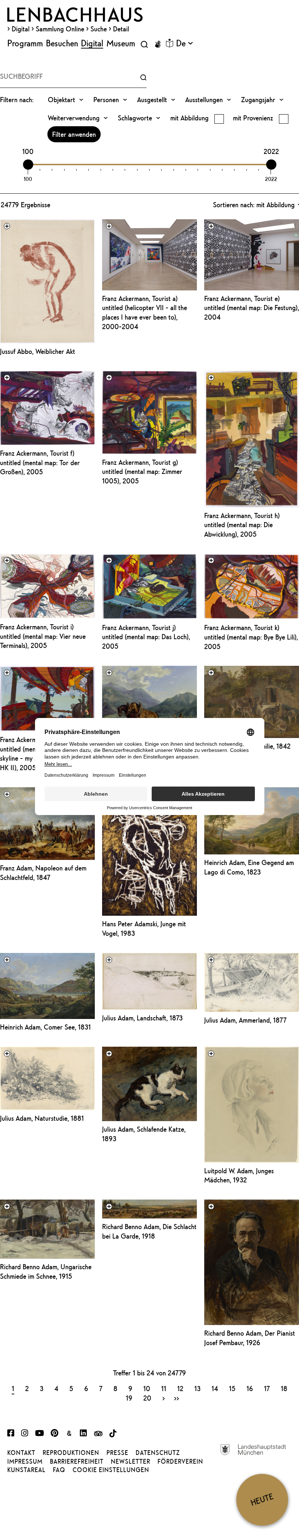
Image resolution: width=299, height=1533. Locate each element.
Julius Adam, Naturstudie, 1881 (42, 1118)
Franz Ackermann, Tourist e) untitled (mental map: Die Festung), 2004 (251, 307)
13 (197, 1388)
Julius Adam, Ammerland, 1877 (245, 1020)
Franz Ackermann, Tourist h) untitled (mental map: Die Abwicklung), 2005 (242, 524)
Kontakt (21, 1452)
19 (129, 1398)
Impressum (25, 1461)
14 (214, 1388)
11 (163, 1388)
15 (232, 1388)
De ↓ (184, 43)
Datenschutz (158, 1452)
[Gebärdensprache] (158, 44)
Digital (21, 29)
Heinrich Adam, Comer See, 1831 (45, 1027)
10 (146, 1388)
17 (267, 1388)
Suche (98, 29)
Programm (25, 43)
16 (249, 1388)
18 (284, 1388)
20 (147, 1398)
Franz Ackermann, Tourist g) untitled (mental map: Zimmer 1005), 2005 (142, 471)
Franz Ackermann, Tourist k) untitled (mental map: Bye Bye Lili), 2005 (251, 636)
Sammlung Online (60, 29)
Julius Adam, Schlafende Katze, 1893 (144, 1134)
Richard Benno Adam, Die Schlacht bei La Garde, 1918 (149, 1231)
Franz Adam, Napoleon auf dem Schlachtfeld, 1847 (43, 872)
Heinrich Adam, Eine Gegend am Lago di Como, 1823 (249, 867)
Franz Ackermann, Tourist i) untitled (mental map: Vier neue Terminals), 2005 (43, 636)
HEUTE (262, 1499)
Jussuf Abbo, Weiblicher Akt (37, 351)
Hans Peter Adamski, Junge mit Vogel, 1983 (144, 928)
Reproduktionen (71, 1452)
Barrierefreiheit (77, 1461)
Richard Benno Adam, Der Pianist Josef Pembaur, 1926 (249, 1338)
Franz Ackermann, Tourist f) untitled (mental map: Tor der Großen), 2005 (40, 462)
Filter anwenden (74, 134)
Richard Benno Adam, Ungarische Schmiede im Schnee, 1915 (46, 1271)
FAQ (59, 1470)
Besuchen (62, 43)
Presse (117, 1452)
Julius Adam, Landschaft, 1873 (142, 1018)
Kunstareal (26, 1470)
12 (180, 1388)
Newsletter (130, 1461)
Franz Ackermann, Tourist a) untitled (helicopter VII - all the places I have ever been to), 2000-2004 (144, 312)
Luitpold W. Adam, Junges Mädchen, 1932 (239, 1175)
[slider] (28, 164)
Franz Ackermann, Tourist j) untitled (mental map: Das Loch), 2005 (146, 636)
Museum (120, 43)
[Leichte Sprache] (169, 43)
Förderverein (180, 1461)
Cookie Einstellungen (111, 1470)
